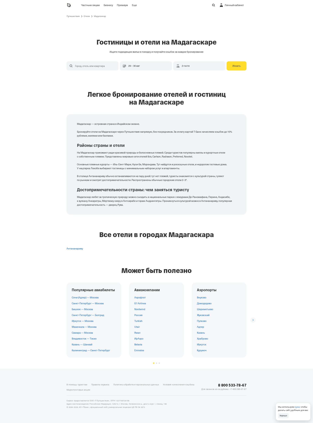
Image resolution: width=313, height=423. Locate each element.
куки (297, 406)
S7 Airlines (140, 303)
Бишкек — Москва (82, 309)
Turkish (138, 321)
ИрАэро (138, 338)
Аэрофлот (140, 297)
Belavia (138, 344)
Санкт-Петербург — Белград (88, 315)
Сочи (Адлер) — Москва (85, 297)
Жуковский (203, 315)
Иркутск (201, 344)
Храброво (202, 338)
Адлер (200, 327)
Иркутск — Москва (82, 321)
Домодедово (204, 303)
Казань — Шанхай (82, 344)
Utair (137, 327)
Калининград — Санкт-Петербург (91, 350)
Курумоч (202, 350)
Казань (201, 332)
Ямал (137, 332)
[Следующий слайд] (253, 320)
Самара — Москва (82, 332)
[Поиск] (213, 5)
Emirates (139, 350)
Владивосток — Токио (84, 338)
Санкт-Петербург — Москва (88, 303)
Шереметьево (205, 309)
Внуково (201, 297)
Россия (138, 315)
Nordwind (139, 309)
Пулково (201, 321)
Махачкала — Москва (84, 327)
